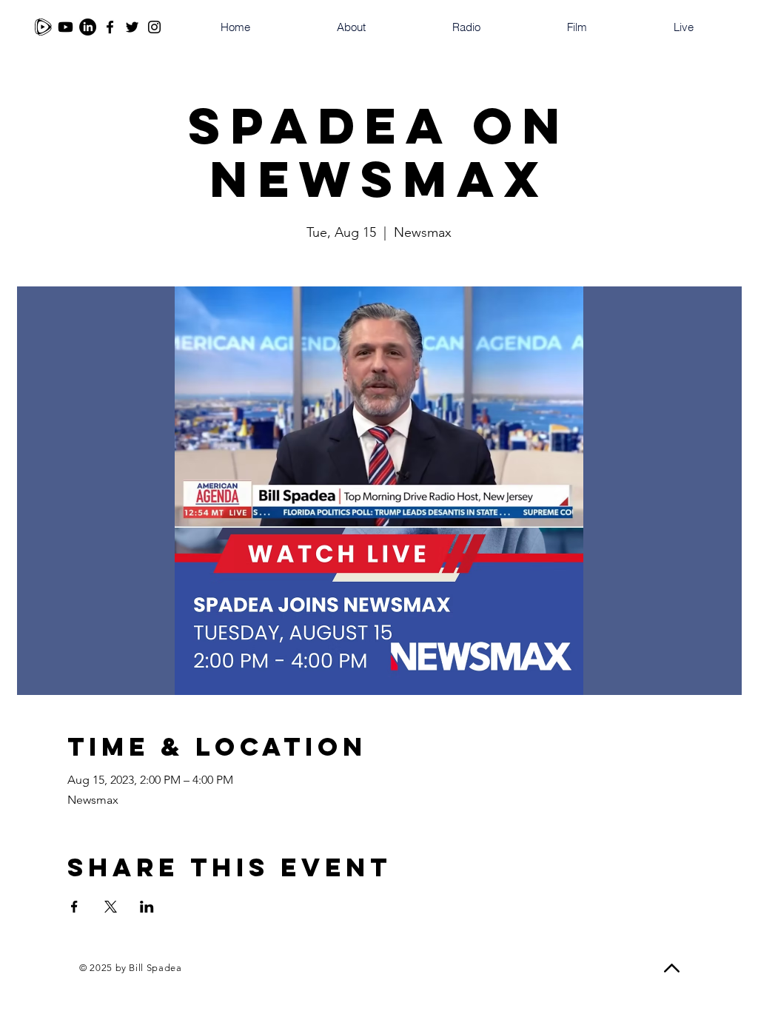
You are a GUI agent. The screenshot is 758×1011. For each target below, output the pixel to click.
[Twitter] (132, 27)
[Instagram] (154, 27)
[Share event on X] (111, 907)
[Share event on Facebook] (74, 907)
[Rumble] (43, 27)
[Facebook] (109, 27)
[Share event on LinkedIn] (147, 907)
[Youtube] (65, 27)
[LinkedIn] (87, 27)
